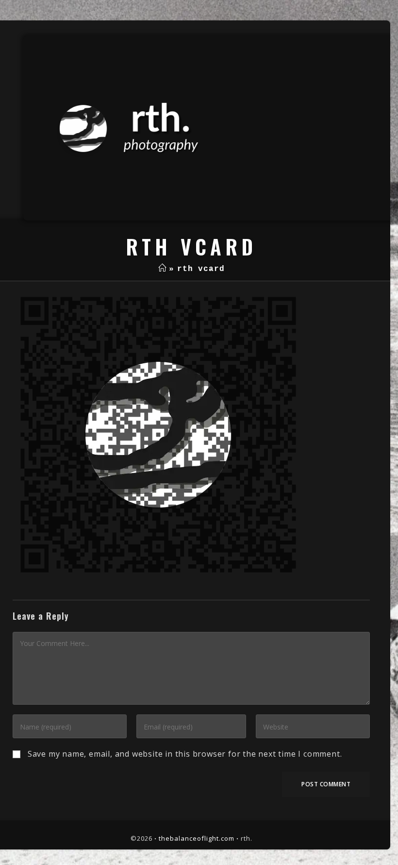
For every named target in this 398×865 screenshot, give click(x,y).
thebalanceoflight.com (196, 838)
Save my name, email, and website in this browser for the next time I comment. (185, 753)
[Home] (162, 269)
